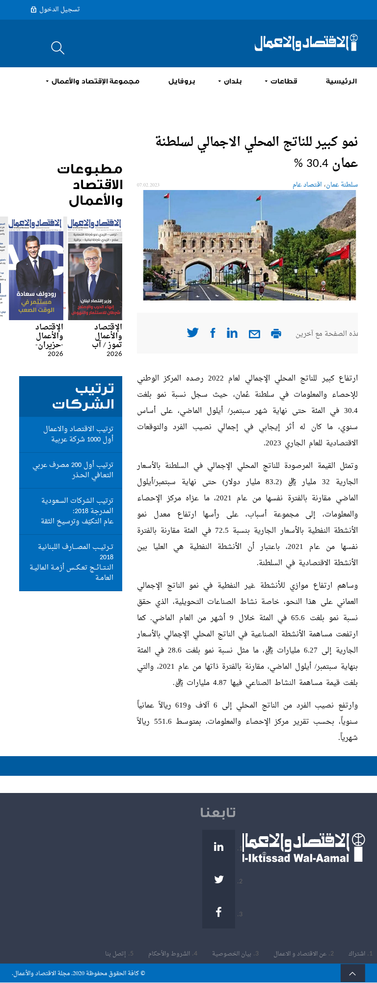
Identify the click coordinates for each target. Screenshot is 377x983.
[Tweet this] (193, 335)
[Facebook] (218, 912)
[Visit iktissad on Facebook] (212, 336)
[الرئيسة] (306, 42)
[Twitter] (218, 879)
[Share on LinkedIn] (232, 336)
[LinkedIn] (218, 846)
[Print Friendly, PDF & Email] (276, 336)
